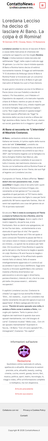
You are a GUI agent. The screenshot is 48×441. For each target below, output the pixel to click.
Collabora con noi (10, 410)
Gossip (22, 42)
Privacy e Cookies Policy (34, 410)
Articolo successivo (24, 394)
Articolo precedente (24, 389)
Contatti (24, 415)
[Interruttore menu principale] (43, 5)
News (29, 42)
